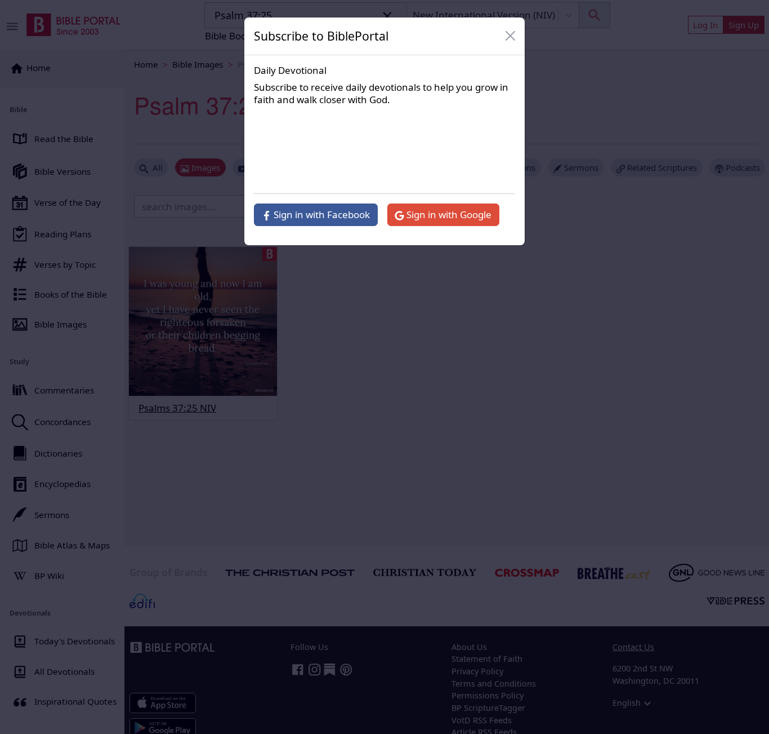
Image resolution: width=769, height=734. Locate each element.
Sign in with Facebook (320, 214)
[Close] (510, 36)
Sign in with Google (447, 214)
